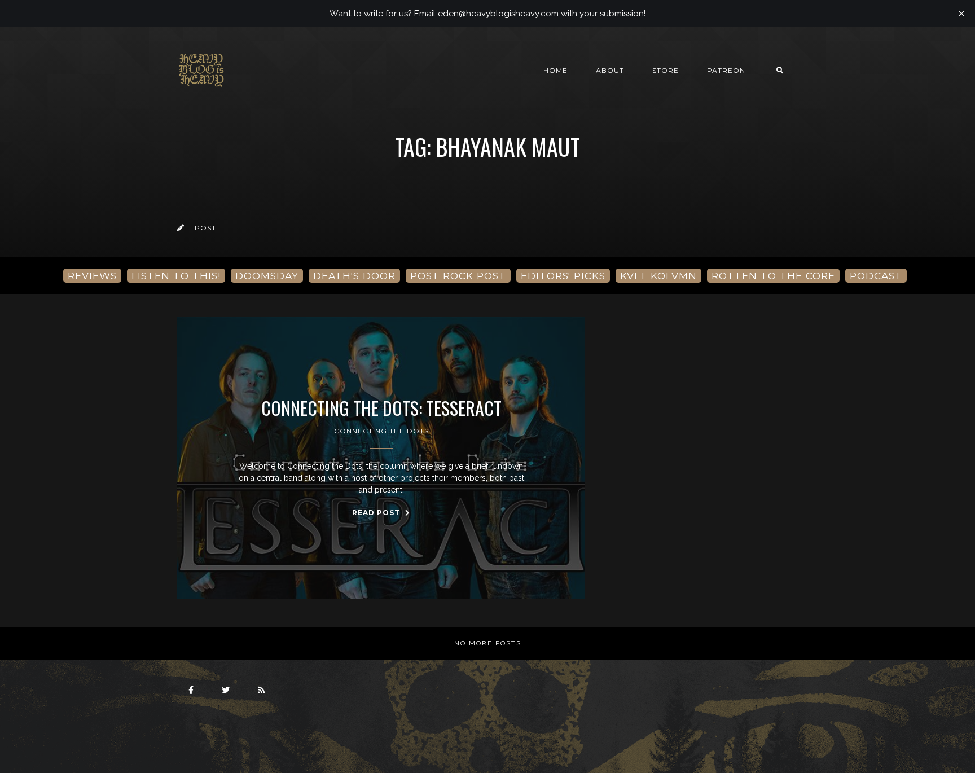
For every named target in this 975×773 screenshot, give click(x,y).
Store (665, 70)
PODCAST (876, 276)
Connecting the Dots (381, 431)
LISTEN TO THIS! (176, 276)
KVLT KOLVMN (658, 276)
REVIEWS (92, 276)
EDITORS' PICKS (563, 276)
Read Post (377, 512)
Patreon (726, 70)
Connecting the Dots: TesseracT (381, 408)
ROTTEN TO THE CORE (773, 276)
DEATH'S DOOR (354, 276)
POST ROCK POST (458, 276)
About (610, 70)
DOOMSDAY (266, 276)
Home (555, 70)
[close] (961, 14)
